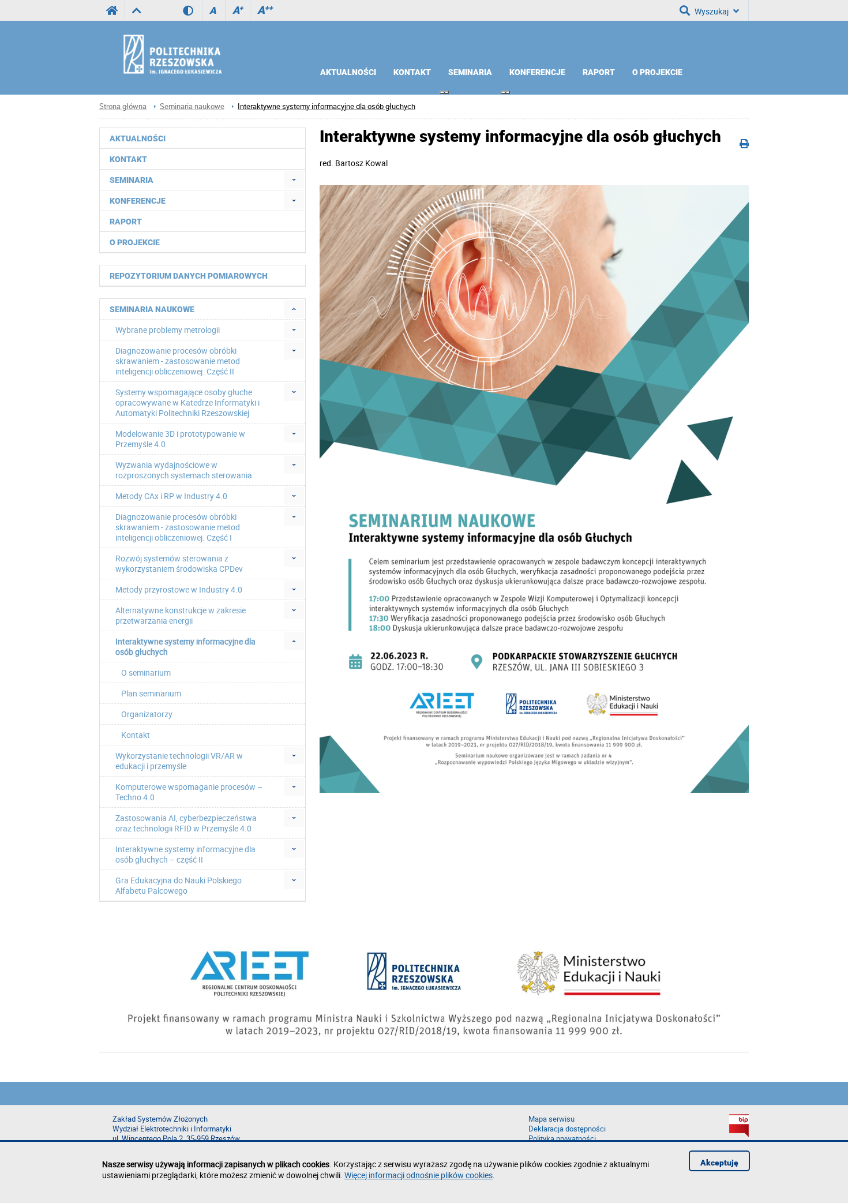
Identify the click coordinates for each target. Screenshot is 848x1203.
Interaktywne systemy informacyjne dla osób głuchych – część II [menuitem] (185, 854)
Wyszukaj (712, 11)
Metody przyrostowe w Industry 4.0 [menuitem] (178, 589)
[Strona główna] (203, 53)
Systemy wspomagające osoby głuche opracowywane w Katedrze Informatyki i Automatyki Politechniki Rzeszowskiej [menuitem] (187, 402)
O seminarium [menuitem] (146, 672)
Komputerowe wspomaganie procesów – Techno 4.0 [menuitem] (188, 792)
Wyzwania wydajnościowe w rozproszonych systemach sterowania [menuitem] (183, 470)
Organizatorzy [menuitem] (146, 714)
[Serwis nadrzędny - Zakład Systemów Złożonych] (136, 10)
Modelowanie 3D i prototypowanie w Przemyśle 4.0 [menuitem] (180, 438)
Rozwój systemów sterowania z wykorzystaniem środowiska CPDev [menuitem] (179, 563)
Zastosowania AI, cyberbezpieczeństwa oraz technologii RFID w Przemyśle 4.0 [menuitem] (186, 823)
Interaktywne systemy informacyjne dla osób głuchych (326, 106)
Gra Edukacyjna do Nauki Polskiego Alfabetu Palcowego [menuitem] (178, 885)
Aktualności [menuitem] (348, 72)
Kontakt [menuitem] (412, 72)
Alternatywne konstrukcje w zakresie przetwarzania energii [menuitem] (180, 615)
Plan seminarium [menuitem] (151, 693)
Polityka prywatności (562, 1139)
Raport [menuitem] (599, 72)
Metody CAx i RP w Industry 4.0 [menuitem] (171, 495)
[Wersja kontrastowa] (192, 10)
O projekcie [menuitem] (657, 72)
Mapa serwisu (551, 1119)
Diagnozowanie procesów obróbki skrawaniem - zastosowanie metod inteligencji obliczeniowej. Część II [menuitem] (177, 361)
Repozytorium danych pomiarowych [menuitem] (189, 275)
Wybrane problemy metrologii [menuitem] (167, 329)
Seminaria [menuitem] (470, 72)
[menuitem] (444, 92)
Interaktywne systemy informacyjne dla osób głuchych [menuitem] (185, 646)
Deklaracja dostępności (567, 1129)
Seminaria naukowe (192, 106)
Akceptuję (719, 1162)
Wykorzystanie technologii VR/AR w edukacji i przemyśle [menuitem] (179, 760)
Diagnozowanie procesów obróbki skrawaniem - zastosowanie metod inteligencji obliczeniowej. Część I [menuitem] (177, 527)
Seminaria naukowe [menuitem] (152, 309)
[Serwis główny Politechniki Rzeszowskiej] (112, 10)
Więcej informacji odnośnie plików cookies (418, 1175)
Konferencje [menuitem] (537, 72)
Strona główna (123, 106)
